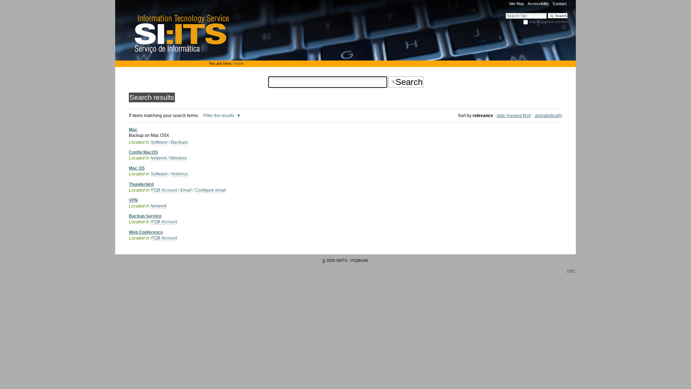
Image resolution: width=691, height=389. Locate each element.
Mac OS (137, 168)
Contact (559, 3)
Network (158, 158)
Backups (179, 142)
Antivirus (179, 173)
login (571, 270)
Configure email (210, 190)
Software (159, 142)
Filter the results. (219, 115)
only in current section (548, 21)
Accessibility (538, 3)
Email (185, 190)
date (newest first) (514, 115)
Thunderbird (141, 184)
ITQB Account (163, 190)
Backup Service (145, 216)
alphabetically (548, 115)
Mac (133, 129)
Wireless (178, 158)
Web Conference (146, 232)
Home (238, 63)
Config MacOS (143, 152)
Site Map (516, 3)
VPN (133, 200)
